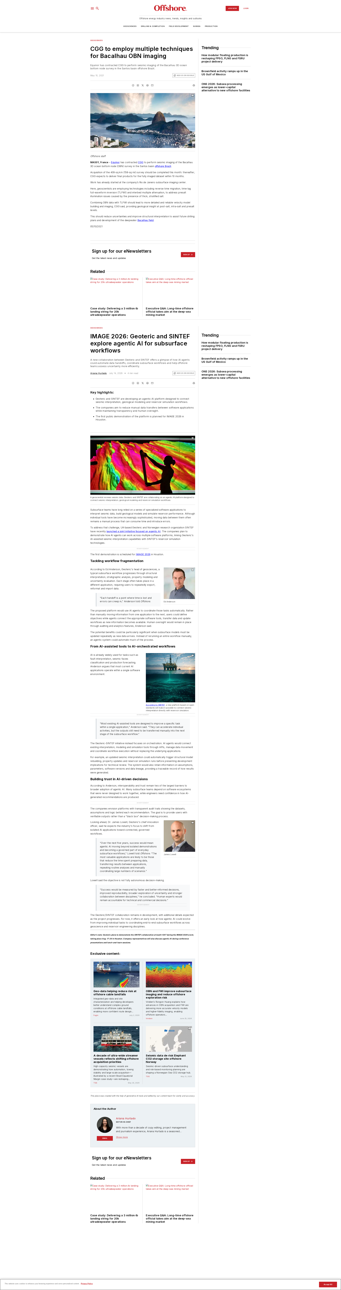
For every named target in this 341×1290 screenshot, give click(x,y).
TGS (95, 1041)
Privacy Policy (87, 1284)
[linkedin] (138, 85)
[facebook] (133, 85)
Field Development (179, 26)
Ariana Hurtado (98, 373)
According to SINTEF (155, 700)
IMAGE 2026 (143, 549)
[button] (92, 8)
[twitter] (142, 85)
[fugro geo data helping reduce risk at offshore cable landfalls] (116, 932)
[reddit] (147, 85)
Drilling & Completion (153, 26)
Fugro (96, 973)
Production (211, 26)
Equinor (115, 162)
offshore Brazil (163, 166)
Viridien (149, 976)
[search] (97, 8)
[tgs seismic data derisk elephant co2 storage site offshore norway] (169, 996)
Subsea (196, 26)
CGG (140, 162)
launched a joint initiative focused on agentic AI (134, 531)
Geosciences (130, 26)
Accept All (328, 1284)
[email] (152, 85)
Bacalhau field (145, 220)
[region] (170, 1284)
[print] (193, 85)
